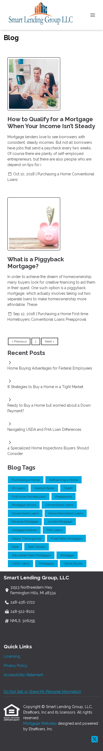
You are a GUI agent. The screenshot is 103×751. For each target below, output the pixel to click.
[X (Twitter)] (94, 740)
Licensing (12, 656)
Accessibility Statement (23, 675)
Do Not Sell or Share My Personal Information (42, 691)
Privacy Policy (15, 665)
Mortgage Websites (40, 723)
